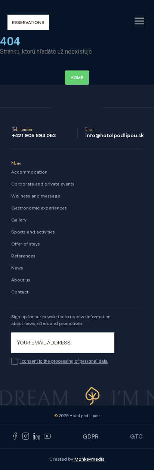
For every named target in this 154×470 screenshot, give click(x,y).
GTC (136, 437)
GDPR (91, 437)
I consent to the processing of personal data (63, 361)
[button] (139, 21)
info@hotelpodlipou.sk (114, 135)
